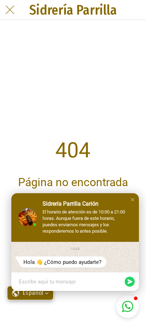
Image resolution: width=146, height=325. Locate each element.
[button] (132, 199)
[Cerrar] (10, 10)
